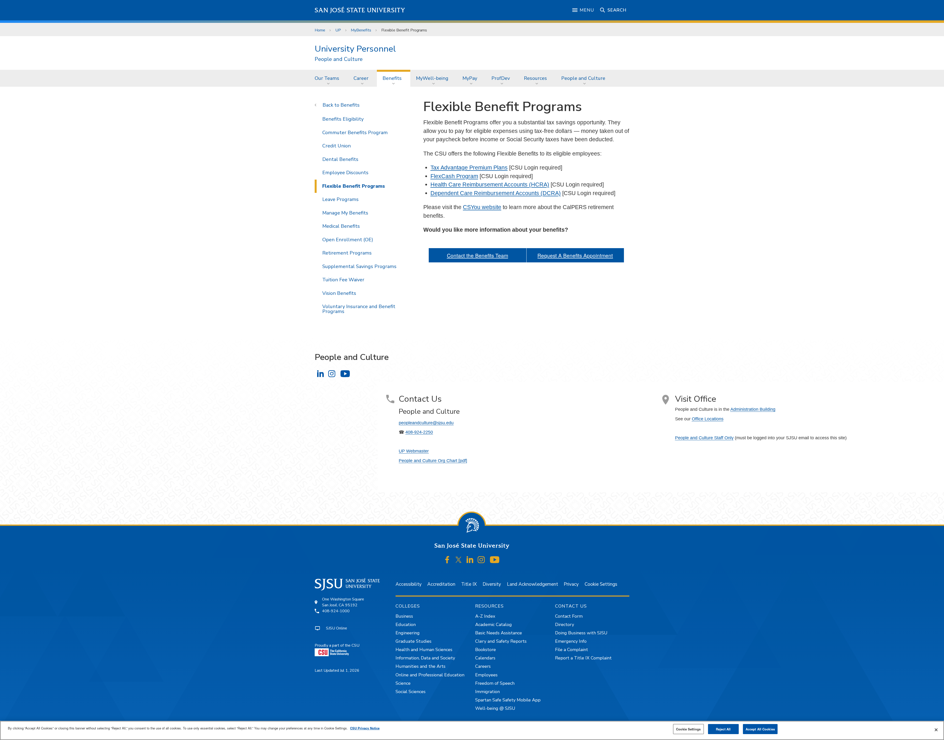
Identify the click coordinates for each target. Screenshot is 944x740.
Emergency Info (571, 641)
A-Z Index (485, 616)
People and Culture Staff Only (704, 437)
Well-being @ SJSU (495, 708)
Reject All (723, 729)
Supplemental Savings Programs (359, 266)
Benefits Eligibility (343, 119)
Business (404, 616)
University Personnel (355, 49)
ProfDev (500, 78)
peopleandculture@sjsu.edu (426, 422)
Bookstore (485, 650)
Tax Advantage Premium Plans (469, 167)
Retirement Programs (347, 253)
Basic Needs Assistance (498, 633)
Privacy (571, 584)
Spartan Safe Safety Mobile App (508, 700)
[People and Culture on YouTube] (345, 373)
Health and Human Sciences (424, 650)
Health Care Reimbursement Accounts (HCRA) (489, 184)
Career (361, 78)
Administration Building (752, 409)
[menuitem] (328, 78)
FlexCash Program (454, 176)
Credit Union (336, 145)
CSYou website (482, 207)
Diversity (492, 584)
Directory (564, 624)
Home (320, 30)
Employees (486, 675)
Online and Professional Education (430, 675)
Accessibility (409, 584)
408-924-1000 (336, 611)
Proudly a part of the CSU (337, 645)
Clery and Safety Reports (501, 641)
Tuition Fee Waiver (343, 279)
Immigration (487, 692)
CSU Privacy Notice (365, 728)
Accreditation (441, 584)
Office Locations (707, 418)
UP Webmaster (414, 451)
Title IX (469, 584)
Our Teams (327, 78)
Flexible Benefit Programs (353, 186)
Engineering (408, 633)
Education (406, 624)
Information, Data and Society (425, 658)
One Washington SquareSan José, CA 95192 (343, 602)
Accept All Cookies (760, 729)
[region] (472, 730)
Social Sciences (411, 692)
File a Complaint (571, 650)
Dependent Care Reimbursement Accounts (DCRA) (495, 193)
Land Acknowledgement (532, 584)
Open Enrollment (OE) (347, 239)
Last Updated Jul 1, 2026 (337, 670)
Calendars (485, 658)
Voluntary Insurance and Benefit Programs (358, 309)
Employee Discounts (345, 172)
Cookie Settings (601, 584)
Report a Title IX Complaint (583, 658)
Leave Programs (340, 199)
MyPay (469, 78)
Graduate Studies (413, 641)
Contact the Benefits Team (477, 255)
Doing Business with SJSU (581, 633)
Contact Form (569, 616)
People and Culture (339, 59)
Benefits (392, 78)
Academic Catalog (493, 624)
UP (338, 30)
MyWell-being (432, 78)
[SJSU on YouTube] (494, 560)
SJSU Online (336, 628)
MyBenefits (361, 30)
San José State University (360, 10)
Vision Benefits (339, 293)
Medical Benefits (341, 226)
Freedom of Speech (495, 683)
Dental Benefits (340, 159)
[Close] (936, 730)
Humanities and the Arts (420, 666)
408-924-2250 (419, 432)
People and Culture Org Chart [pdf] (433, 460)
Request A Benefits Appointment (575, 255)
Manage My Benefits (345, 213)
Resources (535, 78)
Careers (483, 666)
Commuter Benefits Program (355, 132)
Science (403, 683)
